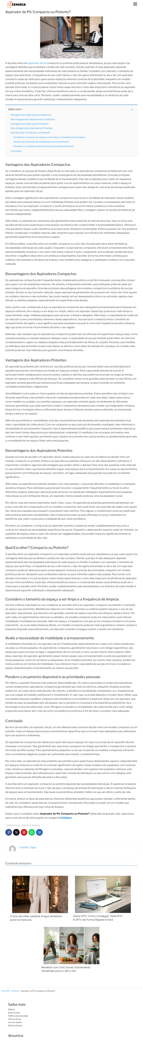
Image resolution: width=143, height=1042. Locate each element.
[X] (16, 832)
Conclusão (16, 151)
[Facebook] (8, 832)
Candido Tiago (27, 847)
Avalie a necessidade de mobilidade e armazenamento (41, 141)
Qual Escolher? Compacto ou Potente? (30, 132)
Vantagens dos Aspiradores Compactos (30, 115)
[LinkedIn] (39, 832)
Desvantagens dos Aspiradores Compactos (32, 119)
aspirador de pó (37, 63)
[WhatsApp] (31, 832)
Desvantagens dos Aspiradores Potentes (31, 128)
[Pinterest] (24, 832)
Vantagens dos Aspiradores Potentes (29, 124)
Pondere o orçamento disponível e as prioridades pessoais (44, 146)
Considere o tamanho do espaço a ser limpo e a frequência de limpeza (49, 137)
